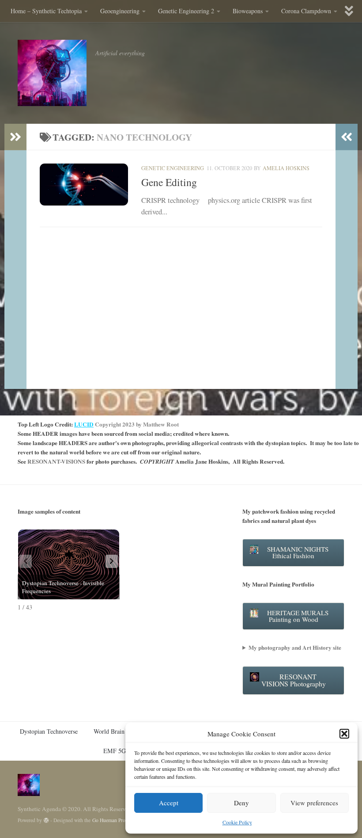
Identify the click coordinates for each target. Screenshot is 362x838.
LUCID (84, 424)
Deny (241, 802)
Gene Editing (169, 182)
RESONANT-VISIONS (56, 461)
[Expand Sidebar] (15, 137)
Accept (168, 802)
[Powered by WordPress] (46, 820)
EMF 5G (114, 751)
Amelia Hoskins (286, 167)
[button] (344, 733)
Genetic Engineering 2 (186, 11)
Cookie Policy (237, 822)
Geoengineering (120, 11)
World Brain (109, 731)
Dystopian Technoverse (49, 731)
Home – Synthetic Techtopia (46, 11)
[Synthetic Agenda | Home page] (52, 73)
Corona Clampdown (306, 11)
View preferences (314, 802)
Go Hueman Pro (108, 820)
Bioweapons (248, 11)
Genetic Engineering (172, 167)
